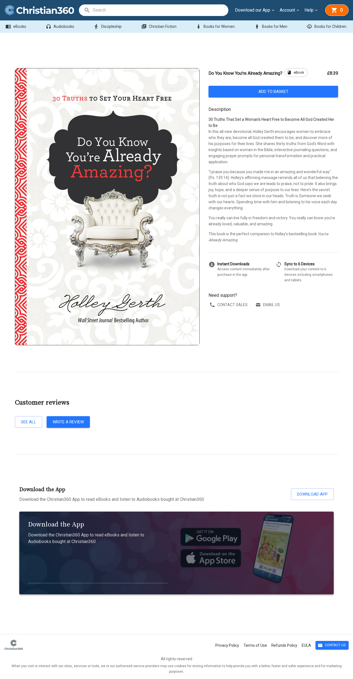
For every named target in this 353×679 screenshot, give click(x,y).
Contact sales (232, 305)
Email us (271, 305)
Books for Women (215, 26)
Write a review (68, 421)
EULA (306, 645)
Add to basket (273, 91)
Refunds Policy (284, 645)
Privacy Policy (227, 645)
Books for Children (326, 26)
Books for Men (270, 26)
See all (28, 421)
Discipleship (107, 26)
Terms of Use (255, 645)
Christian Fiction (158, 26)
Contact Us (332, 645)
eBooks (16, 26)
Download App (312, 494)
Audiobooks (60, 26)
